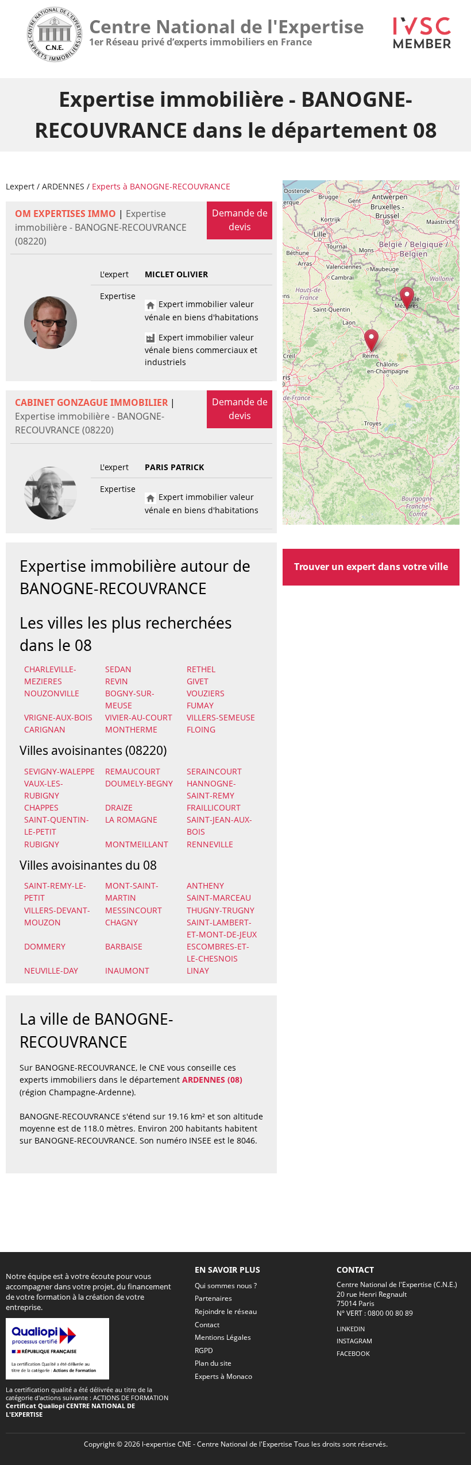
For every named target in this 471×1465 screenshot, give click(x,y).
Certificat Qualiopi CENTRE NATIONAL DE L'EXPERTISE (70, 1409)
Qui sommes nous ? (226, 1285)
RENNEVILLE (210, 844)
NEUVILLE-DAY (51, 970)
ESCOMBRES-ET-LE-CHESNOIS (218, 952)
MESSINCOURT (133, 910)
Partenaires (213, 1298)
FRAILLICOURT (214, 807)
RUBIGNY (41, 844)
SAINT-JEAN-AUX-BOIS (219, 825)
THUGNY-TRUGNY (220, 910)
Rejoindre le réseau (226, 1311)
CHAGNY (121, 922)
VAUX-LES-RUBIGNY (43, 789)
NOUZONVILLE (51, 693)
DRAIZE (119, 807)
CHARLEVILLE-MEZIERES (50, 675)
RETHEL (201, 669)
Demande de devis (240, 220)
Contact (207, 1325)
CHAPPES (41, 807)
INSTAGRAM (354, 1340)
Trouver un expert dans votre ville (371, 566)
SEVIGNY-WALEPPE (59, 771)
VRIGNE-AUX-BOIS (58, 717)
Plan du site (213, 1363)
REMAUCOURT (132, 771)
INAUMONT (127, 970)
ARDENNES (63, 186)
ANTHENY (205, 885)
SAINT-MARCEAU (219, 897)
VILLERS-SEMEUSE (221, 717)
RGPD (204, 1350)
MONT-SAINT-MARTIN (132, 891)
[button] (371, 340)
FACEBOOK (353, 1353)
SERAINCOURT (214, 771)
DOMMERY (44, 946)
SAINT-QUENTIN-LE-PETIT (56, 825)
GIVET (198, 681)
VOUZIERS (206, 693)
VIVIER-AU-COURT (138, 717)
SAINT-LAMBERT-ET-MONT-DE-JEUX (222, 928)
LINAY (198, 970)
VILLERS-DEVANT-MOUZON (57, 916)
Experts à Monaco (223, 1376)
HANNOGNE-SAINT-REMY (211, 789)
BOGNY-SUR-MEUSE (130, 699)
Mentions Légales (223, 1337)
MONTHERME (131, 729)
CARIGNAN (44, 729)
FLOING (201, 729)
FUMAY (200, 705)
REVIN (116, 681)
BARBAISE (123, 946)
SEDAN (118, 669)
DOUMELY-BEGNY (139, 783)
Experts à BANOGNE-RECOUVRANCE (161, 186)
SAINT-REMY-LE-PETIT (55, 891)
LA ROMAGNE (131, 819)
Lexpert (20, 186)
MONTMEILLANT (136, 844)
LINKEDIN (351, 1328)
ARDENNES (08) (212, 1079)
